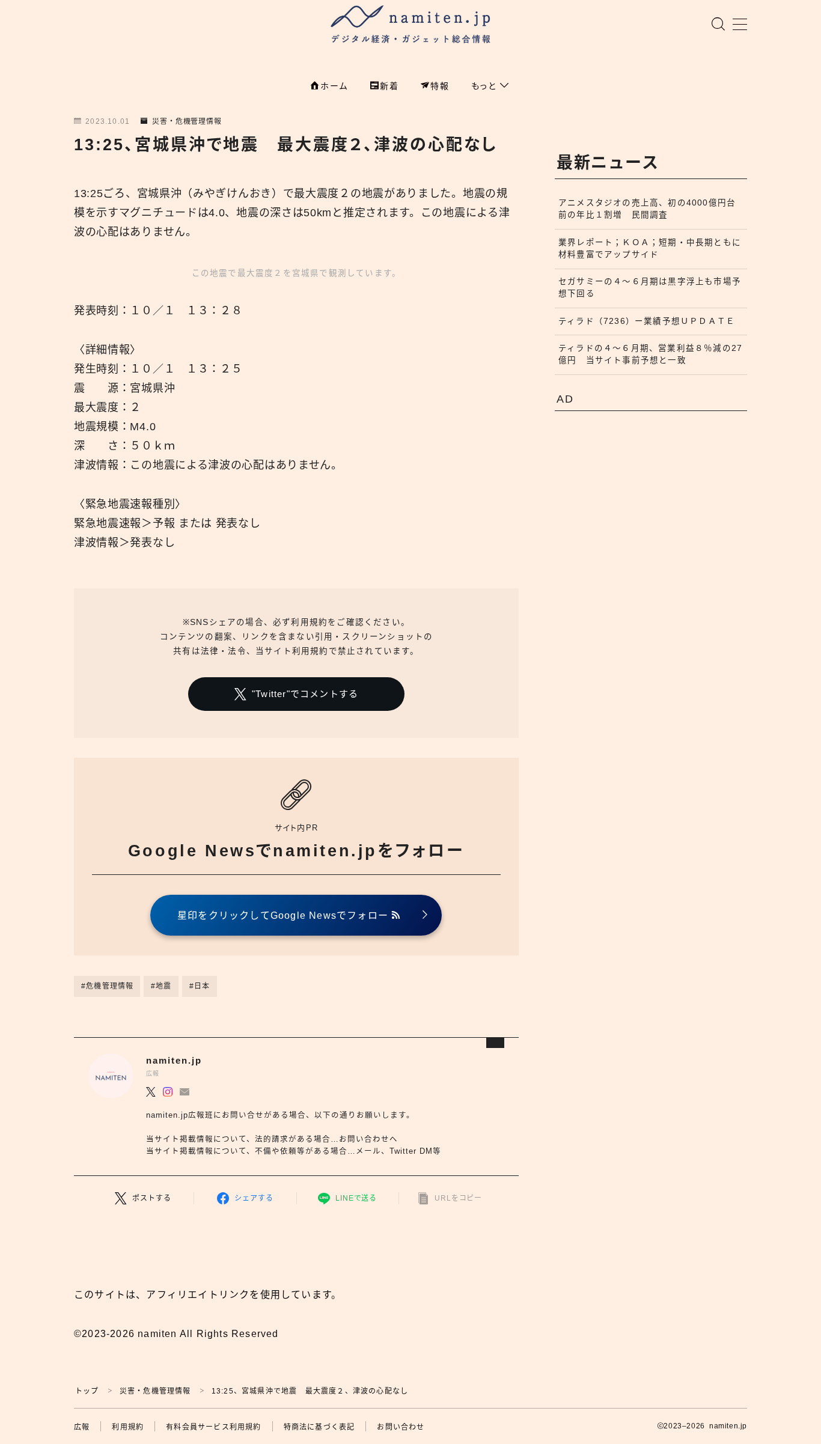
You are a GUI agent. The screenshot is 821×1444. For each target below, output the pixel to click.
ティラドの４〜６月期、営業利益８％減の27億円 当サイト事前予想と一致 (650, 354)
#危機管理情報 (107, 986)
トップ (87, 1391)
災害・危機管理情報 (187, 121)
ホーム (334, 86)
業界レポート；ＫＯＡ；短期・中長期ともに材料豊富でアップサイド (649, 248)
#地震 (161, 986)
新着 (389, 86)
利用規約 (128, 1427)
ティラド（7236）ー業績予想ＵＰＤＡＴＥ (646, 321)
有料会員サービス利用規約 (213, 1427)
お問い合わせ (400, 1427)
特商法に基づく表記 (319, 1427)
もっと (485, 86)
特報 (440, 86)
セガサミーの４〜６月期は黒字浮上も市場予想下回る (649, 287)
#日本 (199, 986)
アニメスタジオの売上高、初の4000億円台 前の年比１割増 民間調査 (651, 208)
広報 (82, 1427)
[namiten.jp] (411, 25)
